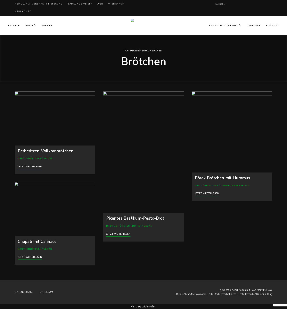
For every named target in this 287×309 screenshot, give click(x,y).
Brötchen (34, 158)
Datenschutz (24, 292)
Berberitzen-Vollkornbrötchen (45, 151)
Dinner (137, 226)
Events (47, 25)
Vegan (48, 158)
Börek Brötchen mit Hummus (222, 178)
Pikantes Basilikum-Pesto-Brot (135, 218)
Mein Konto (23, 11)
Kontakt (272, 25)
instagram (245, 4)
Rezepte (14, 25)
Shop (29, 25)
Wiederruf (116, 3)
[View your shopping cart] (271, 4)
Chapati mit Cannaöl (37, 241)
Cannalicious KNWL (223, 25)
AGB (100, 3)
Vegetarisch (241, 185)
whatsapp (261, 4)
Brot (21, 158)
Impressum (46, 292)
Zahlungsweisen (80, 3)
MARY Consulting (262, 294)
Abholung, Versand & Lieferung (39, 3)
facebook (253, 4)
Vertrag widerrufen (143, 306)
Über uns (253, 25)
